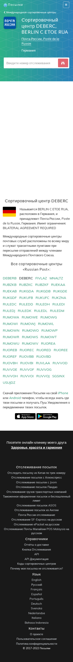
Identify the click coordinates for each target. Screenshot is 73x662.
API (36, 554)
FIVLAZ (41, 278)
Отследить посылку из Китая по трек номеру (36, 473)
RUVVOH (10, 376)
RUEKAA (58, 285)
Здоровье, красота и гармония (36, 447)
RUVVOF (27, 369)
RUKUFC (42, 298)
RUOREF (10, 356)
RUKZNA (59, 298)
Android (15, 398)
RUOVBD (43, 356)
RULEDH (43, 304)
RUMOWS (30, 337)
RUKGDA (26, 291)
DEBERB (9, 278)
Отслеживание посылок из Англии (36, 510)
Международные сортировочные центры (30, 12)
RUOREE (61, 350)
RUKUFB (26, 298)
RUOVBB (26, 356)
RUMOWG (48, 317)
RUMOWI (10, 324)
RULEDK (24, 311)
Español (36, 594)
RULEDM (57, 311)
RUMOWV (30, 343)
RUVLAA (43, 363)
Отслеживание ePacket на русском (36, 524)
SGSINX (58, 376)
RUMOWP (49, 330)
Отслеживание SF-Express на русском (36, 519)
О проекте (36, 634)
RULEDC (9, 304)
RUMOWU (11, 343)
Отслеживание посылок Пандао (36, 487)
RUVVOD (60, 363)
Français (36, 589)
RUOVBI (26, 363)
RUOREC (27, 350)
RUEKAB (10, 291)
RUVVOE (10, 369)
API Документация (36, 559)
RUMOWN (11, 330)
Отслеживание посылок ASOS (36, 505)
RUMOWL (46, 324)
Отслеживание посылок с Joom (36, 482)
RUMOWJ (27, 324)
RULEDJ (9, 311)
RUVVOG (44, 369)
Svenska (36, 608)
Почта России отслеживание (36, 515)
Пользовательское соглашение (36, 639)
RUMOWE (30, 317)
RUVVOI (27, 376)
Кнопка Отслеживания (36, 549)
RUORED (43, 350)
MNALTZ (56, 278)
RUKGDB (43, 291)
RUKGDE (60, 291)
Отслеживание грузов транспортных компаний (36, 492)
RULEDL (40, 311)
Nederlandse (36, 613)
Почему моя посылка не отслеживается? (36, 568)
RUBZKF (41, 285)
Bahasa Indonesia (36, 622)
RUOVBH (10, 363)
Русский (36, 584)
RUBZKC (26, 285)
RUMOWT (49, 337)
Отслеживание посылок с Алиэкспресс (36, 477)
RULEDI (58, 304)
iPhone (63, 393)
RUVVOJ (43, 376)
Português (36, 599)
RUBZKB (9, 285)
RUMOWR (11, 337)
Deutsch (36, 603)
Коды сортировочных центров (36, 563)
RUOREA (48, 343)
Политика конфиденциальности (36, 643)
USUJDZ (9, 382)
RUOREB (10, 350)
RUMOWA (11, 317)
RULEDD (26, 304)
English (36, 580)
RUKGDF (10, 298)
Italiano (37, 618)
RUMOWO (30, 330)
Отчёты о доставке (36, 544)
